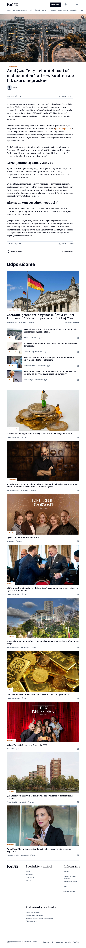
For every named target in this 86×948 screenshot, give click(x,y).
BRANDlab (73, 10)
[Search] (71, 5)
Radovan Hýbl (28, 380)
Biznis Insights (63, 10)
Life (31, 10)
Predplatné (55, 4)
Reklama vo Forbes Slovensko (69, 878)
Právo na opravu (31, 921)
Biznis (9, 10)
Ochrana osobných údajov (34, 915)
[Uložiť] (78, 338)
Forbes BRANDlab (30, 366)
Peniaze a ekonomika (20, 10)
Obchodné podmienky (33, 912)
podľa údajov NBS (63, 128)
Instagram (59, 942)
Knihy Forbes (30, 877)
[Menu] (77, 5)
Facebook (46, 942)
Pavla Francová (12, 322)
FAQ (64, 886)
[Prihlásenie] (65, 5)
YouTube (76, 942)
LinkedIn (68, 942)
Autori (28, 871)
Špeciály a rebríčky (41, 10)
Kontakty (66, 871)
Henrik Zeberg (29, 352)
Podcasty (53, 10)
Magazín (28, 880)
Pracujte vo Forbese (70, 881)
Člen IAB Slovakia (69, 891)
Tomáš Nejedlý (12, 802)
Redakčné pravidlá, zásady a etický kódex (39, 918)
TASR (26, 338)
